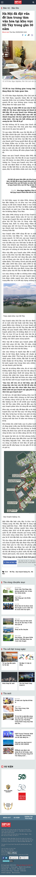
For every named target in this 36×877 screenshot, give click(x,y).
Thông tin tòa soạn (29, 817)
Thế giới (16, 871)
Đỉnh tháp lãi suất (8, 683)
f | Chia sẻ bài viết (10, 562)
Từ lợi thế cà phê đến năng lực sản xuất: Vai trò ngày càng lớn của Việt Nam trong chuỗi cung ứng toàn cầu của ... (24, 719)
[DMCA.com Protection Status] (8, 861)
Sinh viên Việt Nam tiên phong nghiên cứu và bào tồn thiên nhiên (23, 591)
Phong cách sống (6, 871)
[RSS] (28, 35)
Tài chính (12, 869)
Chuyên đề (4, 869)
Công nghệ (14, 867)
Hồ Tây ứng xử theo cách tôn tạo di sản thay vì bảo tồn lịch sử (23, 622)
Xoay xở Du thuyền (21, 629)
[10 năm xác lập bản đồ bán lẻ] (8, 701)
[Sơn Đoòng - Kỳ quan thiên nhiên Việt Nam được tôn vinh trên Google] (8, 638)
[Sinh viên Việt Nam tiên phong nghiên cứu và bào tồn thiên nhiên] (8, 589)
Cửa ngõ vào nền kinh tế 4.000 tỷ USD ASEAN (23, 743)
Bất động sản (21, 869)
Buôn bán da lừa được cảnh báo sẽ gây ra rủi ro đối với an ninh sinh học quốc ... (24, 607)
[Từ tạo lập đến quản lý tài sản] (9, 656)
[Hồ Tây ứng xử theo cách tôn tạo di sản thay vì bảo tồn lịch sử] (8, 621)
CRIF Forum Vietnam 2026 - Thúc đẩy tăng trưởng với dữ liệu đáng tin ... (24, 735)
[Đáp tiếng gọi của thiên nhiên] (8, 598)
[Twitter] (25, 35)
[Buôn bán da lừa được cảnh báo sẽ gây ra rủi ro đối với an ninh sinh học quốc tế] (8, 606)
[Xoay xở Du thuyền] (8, 630)
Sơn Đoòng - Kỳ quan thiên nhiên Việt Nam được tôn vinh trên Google (24, 639)
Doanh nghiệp (6, 872)
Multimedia (16, 872)
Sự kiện (8, 766)
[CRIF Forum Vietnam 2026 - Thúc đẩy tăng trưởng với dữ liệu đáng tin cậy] (8, 734)
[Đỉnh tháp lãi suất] (9, 677)
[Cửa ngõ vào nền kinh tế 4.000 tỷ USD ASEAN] (8, 743)
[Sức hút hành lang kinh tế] (26, 677)
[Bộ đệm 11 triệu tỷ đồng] (26, 656)
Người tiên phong (24, 867)
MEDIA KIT (7, 817)
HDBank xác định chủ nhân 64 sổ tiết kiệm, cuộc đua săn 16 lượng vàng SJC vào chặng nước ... (24, 752)
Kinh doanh (5, 867)
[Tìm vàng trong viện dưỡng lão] (8, 709)
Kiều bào (23, 871)
